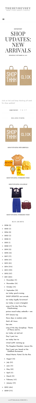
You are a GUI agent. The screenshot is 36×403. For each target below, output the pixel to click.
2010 (6, 387)
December (10, 280)
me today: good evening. (15, 293)
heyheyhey (18, 29)
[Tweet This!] (22, 110)
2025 (6, 229)
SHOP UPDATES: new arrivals (17, 296)
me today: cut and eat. (14, 333)
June (8, 366)
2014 (6, 267)
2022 (6, 239)
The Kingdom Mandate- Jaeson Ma (19, 346)
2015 (6, 263)
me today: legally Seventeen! (17, 300)
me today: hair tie (12, 340)
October (9, 287)
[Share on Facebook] (20, 110)
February (9, 380)
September (10, 290)
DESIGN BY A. (24, 400)
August (9, 359)
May (8, 369)
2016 (6, 260)
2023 (6, 236)
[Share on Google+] (24, 110)
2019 (6, 249)
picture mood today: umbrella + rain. (19, 311)
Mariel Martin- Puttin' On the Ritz (18, 355)
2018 (6, 253)
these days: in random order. (16, 318)
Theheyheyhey (18, 8)
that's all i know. (12, 321)
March (9, 376)
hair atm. (9, 324)
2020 (6, 246)
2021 (6, 243)
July (8, 362)
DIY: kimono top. (12, 315)
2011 (6, 277)
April (8, 373)
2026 (6, 225)
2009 (6, 391)
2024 (6, 232)
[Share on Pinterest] (26, 110)
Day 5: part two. (12, 336)
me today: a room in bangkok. (17, 303)
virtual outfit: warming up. (15, 343)
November (10, 283)
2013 (6, 270)
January (9, 383)
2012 (6, 273)
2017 (6, 256)
